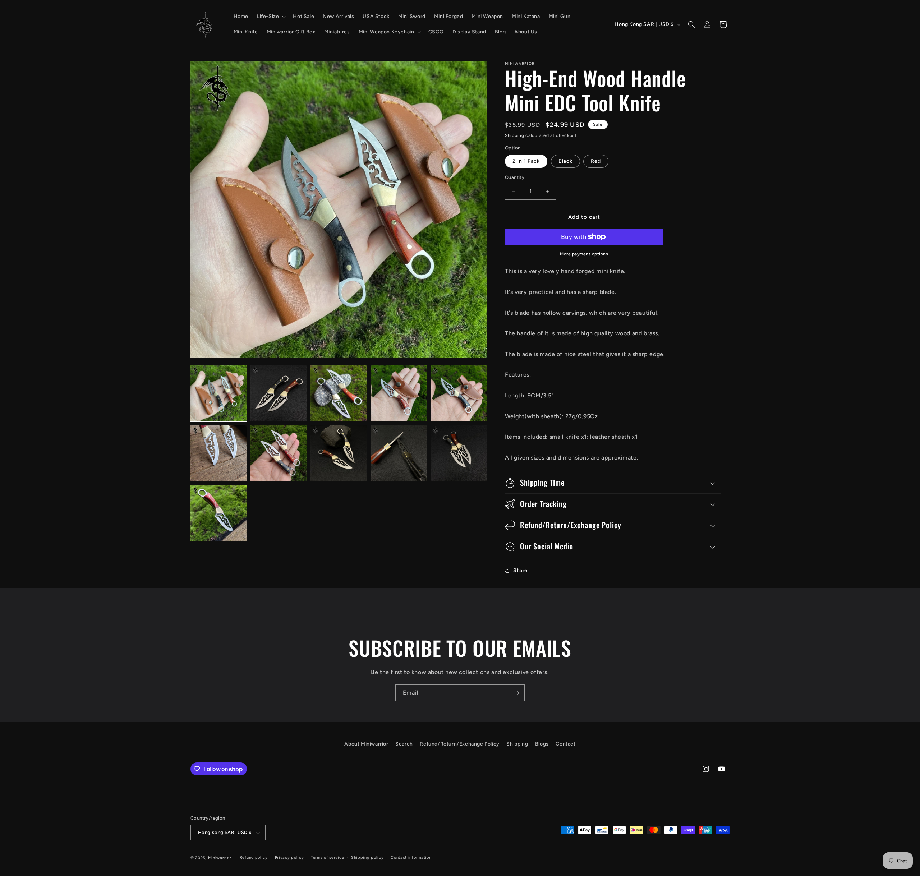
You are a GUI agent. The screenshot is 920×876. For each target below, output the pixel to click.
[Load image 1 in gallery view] (218, 393)
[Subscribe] (516, 692)
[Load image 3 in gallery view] (338, 393)
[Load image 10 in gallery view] (459, 453)
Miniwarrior (219, 858)
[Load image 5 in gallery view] (459, 393)
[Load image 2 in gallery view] (278, 393)
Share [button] (520, 570)
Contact (565, 744)
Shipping (514, 135)
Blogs (542, 744)
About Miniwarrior (366, 744)
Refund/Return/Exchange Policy (459, 744)
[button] (271, 16)
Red (596, 161)
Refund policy (254, 857)
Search (404, 744)
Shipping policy (367, 857)
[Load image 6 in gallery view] (218, 453)
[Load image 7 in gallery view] (278, 453)
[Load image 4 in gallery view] (399, 393)
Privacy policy (289, 857)
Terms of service (327, 857)
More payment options (584, 254)
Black (565, 161)
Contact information (411, 857)
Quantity (514, 177)
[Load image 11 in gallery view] (218, 513)
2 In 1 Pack (526, 161)
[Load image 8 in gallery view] (338, 453)
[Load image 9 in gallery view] (399, 453)
